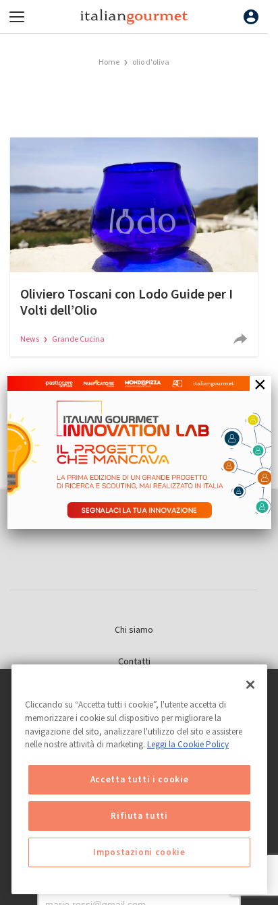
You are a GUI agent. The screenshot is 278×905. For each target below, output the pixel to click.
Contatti (134, 661)
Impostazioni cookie (139, 852)
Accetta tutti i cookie (139, 779)
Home (109, 62)
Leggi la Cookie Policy (188, 744)
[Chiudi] (250, 684)
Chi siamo (134, 629)
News (30, 339)
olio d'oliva (150, 62)
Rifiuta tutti (139, 815)
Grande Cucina (78, 339)
